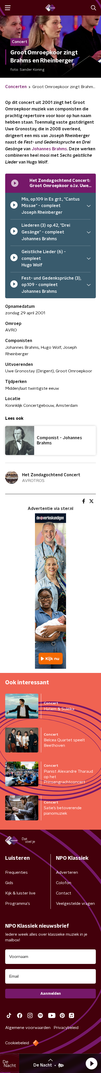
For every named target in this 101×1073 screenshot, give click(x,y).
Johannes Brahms (49, 149)
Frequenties (16, 872)
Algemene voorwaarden (28, 1028)
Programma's (17, 903)
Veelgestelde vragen (75, 903)
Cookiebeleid (17, 1043)
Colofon (63, 883)
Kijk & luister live (20, 893)
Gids (9, 883)
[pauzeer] (14, 206)
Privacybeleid (66, 1028)
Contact (63, 893)
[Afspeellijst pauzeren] (14, 183)
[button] (91, 1063)
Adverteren (67, 872)
